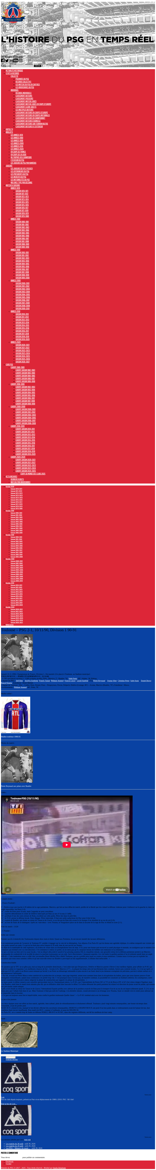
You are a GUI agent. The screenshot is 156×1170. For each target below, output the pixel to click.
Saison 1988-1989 (22, 244)
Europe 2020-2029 (18, 457)
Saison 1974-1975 (22, 202)
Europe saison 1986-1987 (25, 378)
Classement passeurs (24, 98)
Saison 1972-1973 (22, 196)
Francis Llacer (70, 681)
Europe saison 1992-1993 (25, 387)
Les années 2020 (17, 149)
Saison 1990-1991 (22, 252)
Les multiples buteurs (24, 109)
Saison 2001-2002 (22, 286)
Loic (3, 1097)
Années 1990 (15, 249)
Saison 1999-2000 (22, 277)
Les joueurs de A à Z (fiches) (22, 168)
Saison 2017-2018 (22, 333)
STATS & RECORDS (12, 73)
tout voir (27, 1140)
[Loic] (16, 1092)
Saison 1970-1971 (22, 191)
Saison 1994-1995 (22, 263)
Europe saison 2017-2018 (25, 448)
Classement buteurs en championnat (30, 118)
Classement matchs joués (26, 101)
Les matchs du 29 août (14, 1146)
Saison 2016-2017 (22, 331)
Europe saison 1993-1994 (25, 389)
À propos (10, 1057)
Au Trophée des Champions (21, 157)
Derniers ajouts (17, 479)
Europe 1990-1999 (17, 384)
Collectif (14, 76)
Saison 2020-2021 (22, 345)
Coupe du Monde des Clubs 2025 (32, 473)
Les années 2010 (17, 146)
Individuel (15, 90)
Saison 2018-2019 (22, 336)
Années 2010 (15, 311)
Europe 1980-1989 (17, 367)
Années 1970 (15, 188)
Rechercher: (5, 66)
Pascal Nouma (6, 683)
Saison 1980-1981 (22, 221)
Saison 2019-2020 (22, 339)
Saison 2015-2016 (22, 328)
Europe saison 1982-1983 (25, 370)
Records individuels (23, 93)
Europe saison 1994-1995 (25, 392)
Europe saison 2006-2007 (26, 420)
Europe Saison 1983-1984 (25, 373)
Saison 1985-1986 (22, 235)
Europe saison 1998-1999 (25, 403)
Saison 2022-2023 (23, 350)
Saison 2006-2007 (23, 300)
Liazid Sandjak (82, 681)
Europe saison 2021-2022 (25, 462)
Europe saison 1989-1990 (25, 381)
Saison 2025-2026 (23, 359)
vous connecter (16, 1157)
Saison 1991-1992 (22, 255)
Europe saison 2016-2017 (25, 445)
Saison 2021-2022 (22, 347)
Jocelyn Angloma (31, 681)
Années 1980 (15, 219)
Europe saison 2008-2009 (26, 423)
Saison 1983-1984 (22, 230)
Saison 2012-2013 (22, 319)
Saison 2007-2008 (23, 303)
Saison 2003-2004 (23, 291)
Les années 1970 (17, 135)
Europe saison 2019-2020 (25, 454)
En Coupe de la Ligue (18, 154)
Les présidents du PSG (19, 174)
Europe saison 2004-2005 (26, 417)
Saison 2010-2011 (22, 314)
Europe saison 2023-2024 (26, 468)
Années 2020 (16, 342)
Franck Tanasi (44, 681)
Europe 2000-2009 (18, 406)
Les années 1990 (17, 140)
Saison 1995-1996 (22, 266)
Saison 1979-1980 (22, 216)
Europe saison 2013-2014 (25, 437)
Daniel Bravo (146, 681)
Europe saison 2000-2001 (25, 409)
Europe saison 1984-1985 (25, 375)
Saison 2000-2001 (22, 283)
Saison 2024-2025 (23, 356)
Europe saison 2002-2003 (26, 415)
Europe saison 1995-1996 (25, 395)
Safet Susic (73, 678)
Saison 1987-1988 (22, 241)
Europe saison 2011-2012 (25, 431)
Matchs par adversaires (20, 482)
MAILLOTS (9, 132)
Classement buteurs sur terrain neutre (32, 123)
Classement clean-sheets (26, 107)
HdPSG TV (9, 129)
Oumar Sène (112, 681)
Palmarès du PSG (22, 79)
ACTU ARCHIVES (11, 476)
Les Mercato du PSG (18, 177)
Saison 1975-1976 (22, 205)
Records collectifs (23, 81)
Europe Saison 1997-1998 (25, 401)
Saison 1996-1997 (22, 269)
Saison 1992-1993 (22, 258)
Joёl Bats (19, 681)
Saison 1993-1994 (22, 261)
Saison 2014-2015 (22, 325)
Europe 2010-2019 (17, 426)
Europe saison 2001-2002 (25, 412)
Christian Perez (123, 681)
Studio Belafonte (59, 1168)
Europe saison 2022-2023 (26, 465)
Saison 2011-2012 (22, 317)
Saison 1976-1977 (22, 207)
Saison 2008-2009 (23, 305)
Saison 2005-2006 (23, 297)
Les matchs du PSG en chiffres (28, 84)
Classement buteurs (24, 95)
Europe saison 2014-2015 (25, 440)
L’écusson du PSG (17, 160)
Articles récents (12, 1059)
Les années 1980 (17, 137)
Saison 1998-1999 (22, 275)
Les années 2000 (17, 143)
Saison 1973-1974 (22, 199)
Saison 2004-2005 (23, 294)
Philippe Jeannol (57, 681)
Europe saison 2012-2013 (25, 434)
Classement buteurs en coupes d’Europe (32, 112)
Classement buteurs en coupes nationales (33, 115)
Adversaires (10, 625)
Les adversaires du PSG (25, 87)
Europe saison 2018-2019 (25, 451)
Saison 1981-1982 (22, 224)
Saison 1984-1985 (22, 233)
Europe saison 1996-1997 (25, 398)
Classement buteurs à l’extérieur (29, 126)
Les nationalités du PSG (20, 179)
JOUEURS (9, 165)
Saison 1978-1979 (22, 213)
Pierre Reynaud (99, 681)
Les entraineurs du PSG (20, 171)
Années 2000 (16, 280)
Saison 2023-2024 (23, 353)
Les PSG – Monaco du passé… (18, 1148)
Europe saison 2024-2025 (26, 471)
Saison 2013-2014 (22, 322)
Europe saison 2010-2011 (25, 429)
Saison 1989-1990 (22, 247)
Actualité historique (14, 70)
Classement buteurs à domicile (28, 121)
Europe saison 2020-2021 (25, 459)
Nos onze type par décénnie (21, 182)
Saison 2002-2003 (23, 289)
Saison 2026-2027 (23, 361)
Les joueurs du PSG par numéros (23, 163)
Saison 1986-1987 (22, 238)
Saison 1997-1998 (22, 272)
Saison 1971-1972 (22, 193)
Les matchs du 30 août (14, 1144)
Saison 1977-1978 (22, 210)
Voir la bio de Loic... (9, 1104)
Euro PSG (9, 364)
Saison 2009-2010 (22, 308)
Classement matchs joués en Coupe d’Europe (33, 104)
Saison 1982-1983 (22, 227)
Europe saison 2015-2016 (25, 443)
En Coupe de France (18, 151)
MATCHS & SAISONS (13, 185)
